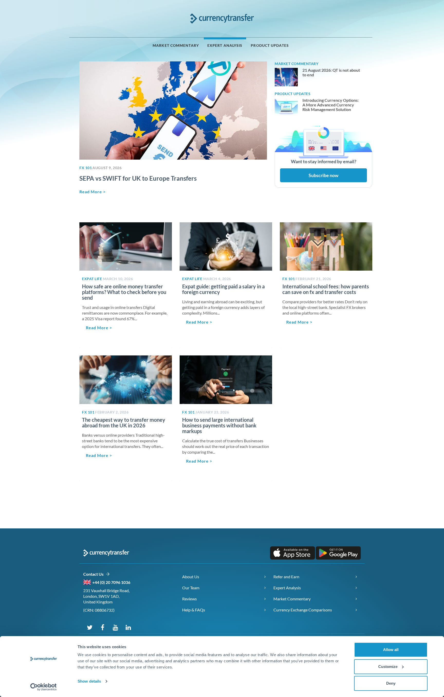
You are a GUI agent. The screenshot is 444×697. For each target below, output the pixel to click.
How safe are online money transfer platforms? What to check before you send (124, 292)
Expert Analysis (225, 45)
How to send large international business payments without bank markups (219, 425)
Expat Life (92, 279)
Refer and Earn (286, 576)
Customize (387, 666)
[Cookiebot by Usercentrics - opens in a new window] (43, 687)
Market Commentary (176, 45)
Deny (390, 683)
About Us (190, 576)
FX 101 (85, 168)
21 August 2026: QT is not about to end (331, 72)
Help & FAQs (193, 609)
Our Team (190, 587)
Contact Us (94, 574)
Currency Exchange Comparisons (302, 609)
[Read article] (173, 110)
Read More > (92, 191)
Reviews (189, 598)
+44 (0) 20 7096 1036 (111, 582)
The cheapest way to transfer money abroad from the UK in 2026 (123, 422)
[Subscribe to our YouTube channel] (115, 627)
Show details (89, 681)
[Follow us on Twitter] (89, 627)
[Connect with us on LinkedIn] (128, 627)
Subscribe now (323, 175)
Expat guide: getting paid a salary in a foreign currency (223, 289)
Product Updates (270, 45)
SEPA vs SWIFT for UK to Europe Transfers (138, 178)
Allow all (391, 649)
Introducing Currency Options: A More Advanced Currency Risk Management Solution (330, 105)
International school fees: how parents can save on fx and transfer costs (325, 289)
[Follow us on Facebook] (102, 627)
